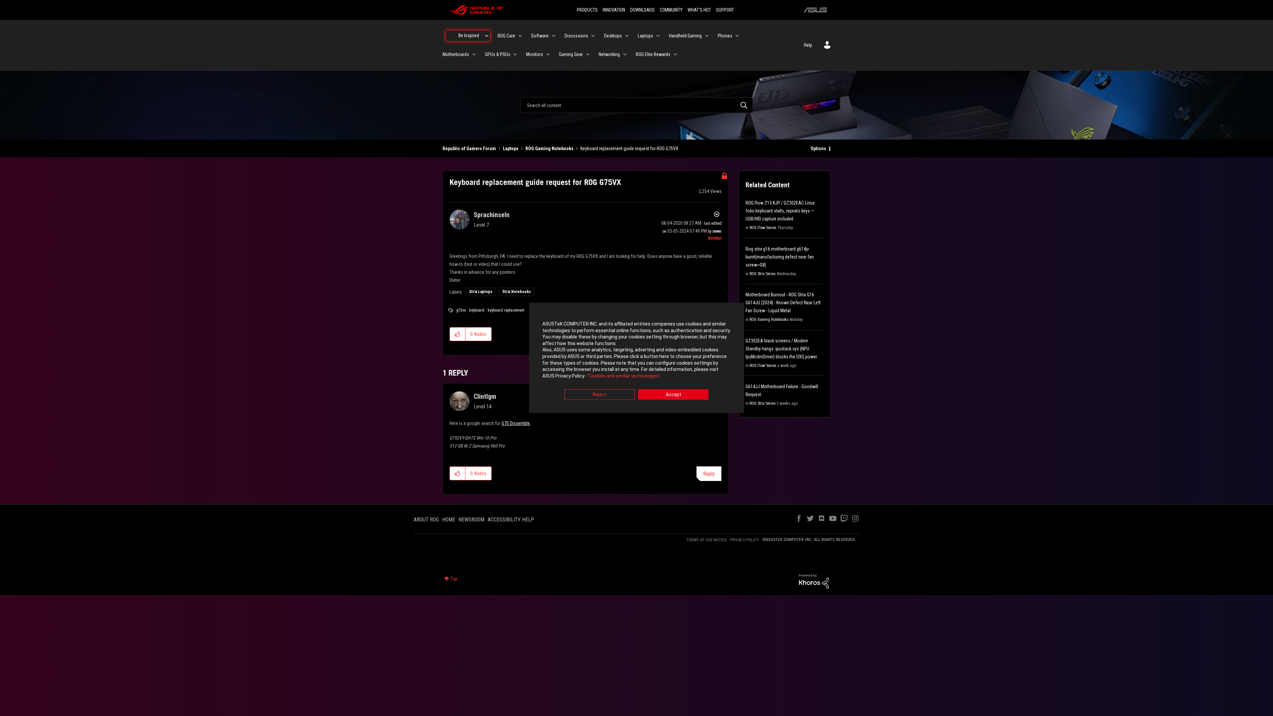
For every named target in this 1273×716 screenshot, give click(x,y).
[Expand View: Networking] (625, 54)
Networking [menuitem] (609, 54)
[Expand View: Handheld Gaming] (706, 35)
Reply (709, 474)
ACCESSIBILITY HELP (511, 519)
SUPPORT (725, 10)
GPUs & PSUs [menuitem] (497, 54)
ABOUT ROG (426, 519)
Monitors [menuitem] (534, 54)
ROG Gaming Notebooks (549, 148)
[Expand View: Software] (553, 35)
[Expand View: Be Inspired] (486, 35)
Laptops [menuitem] (645, 35)
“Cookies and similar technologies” (623, 376)
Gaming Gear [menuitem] (571, 54)
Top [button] (454, 578)
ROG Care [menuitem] (506, 35)
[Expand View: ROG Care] (520, 35)
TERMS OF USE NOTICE (707, 539)
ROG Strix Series (763, 273)
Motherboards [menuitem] (456, 54)
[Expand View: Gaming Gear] (587, 54)
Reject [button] (600, 394)
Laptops (510, 148)
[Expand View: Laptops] (658, 35)
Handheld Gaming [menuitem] (685, 35)
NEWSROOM (471, 519)
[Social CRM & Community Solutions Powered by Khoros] (814, 580)
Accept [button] (673, 394)
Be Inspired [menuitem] (468, 35)
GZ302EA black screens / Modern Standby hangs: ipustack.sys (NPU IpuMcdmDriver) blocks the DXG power (781, 348)
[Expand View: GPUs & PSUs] (515, 54)
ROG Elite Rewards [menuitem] (653, 54)
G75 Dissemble (516, 423)
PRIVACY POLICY (744, 539)
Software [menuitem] (540, 35)
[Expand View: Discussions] (593, 35)
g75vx (461, 310)
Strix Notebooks (516, 291)
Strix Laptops (480, 291)
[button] (457, 334)
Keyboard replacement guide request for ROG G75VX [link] (629, 148)
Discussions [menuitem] (576, 35)
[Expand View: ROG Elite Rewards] (675, 54)
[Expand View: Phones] (737, 35)
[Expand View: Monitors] (548, 54)
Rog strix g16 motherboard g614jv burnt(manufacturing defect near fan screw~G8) (780, 257)
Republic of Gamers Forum (469, 148)
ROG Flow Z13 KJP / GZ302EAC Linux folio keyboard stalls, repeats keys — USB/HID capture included (780, 210)
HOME (448, 519)
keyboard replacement (506, 310)
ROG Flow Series (763, 227)
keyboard (476, 310)
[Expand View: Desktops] (627, 35)
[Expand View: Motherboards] (474, 54)
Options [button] (818, 148)
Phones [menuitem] (725, 35)
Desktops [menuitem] (613, 35)
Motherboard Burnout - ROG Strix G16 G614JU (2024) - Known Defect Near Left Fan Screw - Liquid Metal (783, 302)
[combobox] (636, 105)
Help (808, 45)
